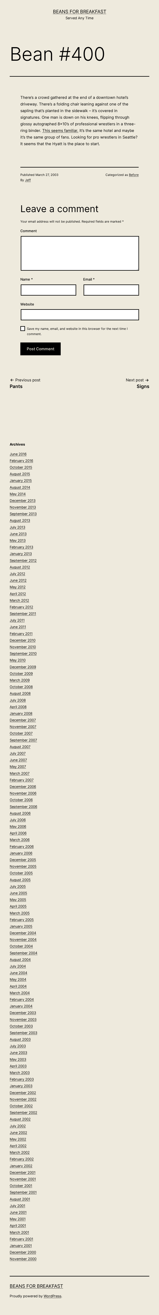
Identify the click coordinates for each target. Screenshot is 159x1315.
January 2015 (21, 480)
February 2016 (21, 461)
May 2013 (18, 540)
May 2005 (18, 900)
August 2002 (20, 1119)
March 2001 (19, 1232)
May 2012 (18, 587)
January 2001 (21, 1246)
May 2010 (18, 660)
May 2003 (18, 1059)
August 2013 (20, 520)
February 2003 (22, 1079)
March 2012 (19, 600)
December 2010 (22, 640)
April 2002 (18, 1146)
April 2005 (18, 906)
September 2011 (23, 614)
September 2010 (23, 653)
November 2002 (23, 1099)
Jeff (28, 180)
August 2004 (20, 960)
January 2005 (21, 926)
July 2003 (18, 1046)
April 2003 (18, 1066)
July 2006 (18, 820)
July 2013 (17, 527)
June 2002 (18, 1133)
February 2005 (22, 920)
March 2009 (20, 680)
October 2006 (21, 800)
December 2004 (23, 933)
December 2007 (23, 720)
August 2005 (20, 880)
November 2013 (23, 507)
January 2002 (21, 1166)
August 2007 (20, 747)
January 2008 (21, 713)
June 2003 (18, 1053)
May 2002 (18, 1139)
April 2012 (18, 594)
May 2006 (18, 826)
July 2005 (18, 886)
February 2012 (21, 607)
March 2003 (20, 1073)
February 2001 (21, 1239)
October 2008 (21, 687)
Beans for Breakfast (79, 11)
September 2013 (23, 514)
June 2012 (18, 580)
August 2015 (20, 474)
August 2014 (20, 487)
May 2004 (18, 979)
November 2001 (23, 1179)
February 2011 (21, 634)
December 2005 (23, 860)
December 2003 (23, 1013)
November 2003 (23, 1019)
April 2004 (18, 986)
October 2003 (21, 1026)
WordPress (52, 1296)
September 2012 (23, 560)
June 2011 (18, 627)
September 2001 (23, 1192)
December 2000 (23, 1252)
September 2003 (23, 1033)
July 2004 (18, 966)
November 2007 (23, 727)
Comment (28, 231)
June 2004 (18, 973)
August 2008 (20, 693)
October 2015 (21, 467)
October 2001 (21, 1186)
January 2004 (21, 1006)
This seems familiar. (60, 130)
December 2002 (23, 1093)
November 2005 (23, 866)
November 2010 (23, 647)
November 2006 (23, 793)
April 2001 (18, 1226)
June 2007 (18, 760)
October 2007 (21, 733)
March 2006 (20, 840)
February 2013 (21, 547)
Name (26, 279)
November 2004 (23, 940)
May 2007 (18, 767)
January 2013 (21, 554)
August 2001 (20, 1199)
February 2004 (22, 999)
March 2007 (19, 773)
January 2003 (21, 1086)
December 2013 (22, 501)
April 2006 (18, 833)
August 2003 (20, 1039)
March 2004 (20, 993)
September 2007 (23, 740)
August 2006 (20, 813)
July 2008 (18, 700)
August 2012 (20, 567)
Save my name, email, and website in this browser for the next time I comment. (77, 331)
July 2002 (18, 1126)
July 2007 (18, 753)
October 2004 (21, 946)
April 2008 (18, 707)
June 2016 (18, 454)
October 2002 (21, 1106)
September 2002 (23, 1112)
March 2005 (20, 913)
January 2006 (21, 853)
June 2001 (18, 1212)
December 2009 (23, 667)
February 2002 (22, 1159)
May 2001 (18, 1219)
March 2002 (20, 1152)
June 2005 (18, 893)
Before (134, 175)
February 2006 (22, 846)
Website (27, 304)
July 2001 (17, 1206)
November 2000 (23, 1259)
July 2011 (17, 620)
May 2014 (18, 494)
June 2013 (18, 534)
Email (89, 279)
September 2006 (23, 807)
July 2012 (17, 574)
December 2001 (22, 1172)
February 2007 (22, 780)
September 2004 (23, 953)
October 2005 (21, 873)
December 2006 (23, 787)
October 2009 (21, 674)
